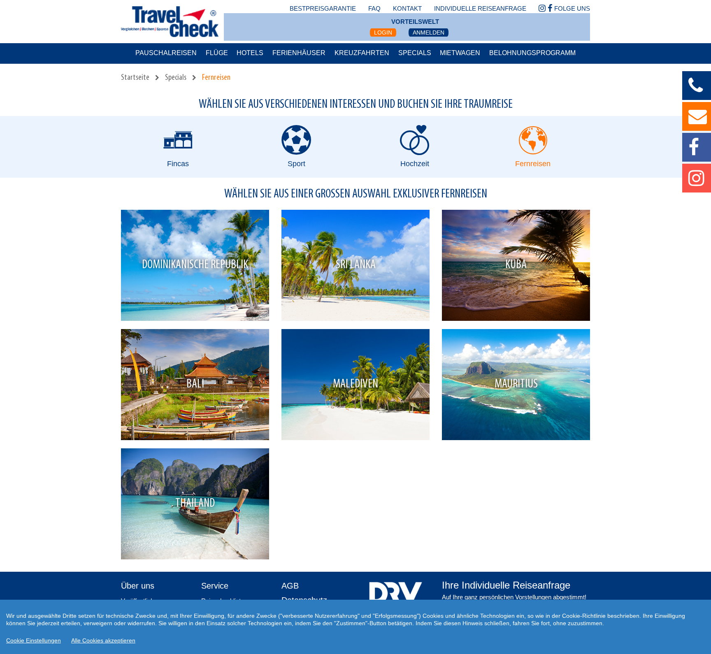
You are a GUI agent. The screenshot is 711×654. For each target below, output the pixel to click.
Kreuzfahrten (362, 52)
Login (383, 32)
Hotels (250, 52)
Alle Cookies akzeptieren (103, 640)
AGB (290, 585)
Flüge (217, 52)
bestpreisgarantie (323, 8)
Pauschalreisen (166, 52)
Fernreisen (216, 78)
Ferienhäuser (298, 52)
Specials (414, 52)
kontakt (407, 8)
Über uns (137, 585)
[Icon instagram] (542, 8)
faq (374, 8)
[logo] (396, 596)
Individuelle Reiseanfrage (480, 8)
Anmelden (428, 32)
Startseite (135, 78)
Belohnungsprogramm (532, 52)
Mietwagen (460, 52)
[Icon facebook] (550, 8)
